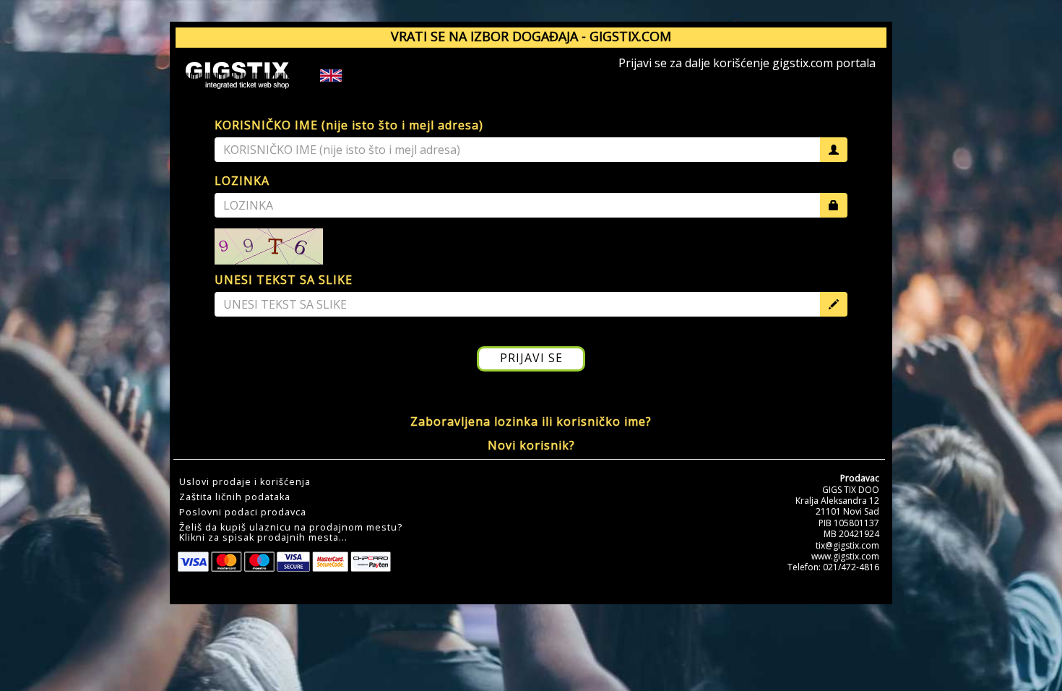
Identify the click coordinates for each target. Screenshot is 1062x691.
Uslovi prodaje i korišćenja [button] (245, 482)
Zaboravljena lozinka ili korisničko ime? (531, 421)
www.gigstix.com (845, 556)
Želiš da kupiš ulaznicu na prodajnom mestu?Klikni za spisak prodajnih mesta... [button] (290, 533)
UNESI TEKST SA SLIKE (284, 280)
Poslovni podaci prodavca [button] (242, 512)
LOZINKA (242, 181)
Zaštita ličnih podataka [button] (234, 497)
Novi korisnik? (531, 445)
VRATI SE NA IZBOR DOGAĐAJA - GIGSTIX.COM (531, 36)
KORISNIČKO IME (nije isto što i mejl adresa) (349, 125)
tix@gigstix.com (847, 545)
